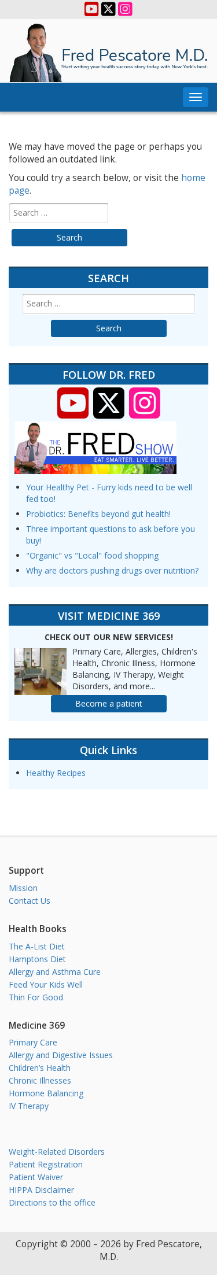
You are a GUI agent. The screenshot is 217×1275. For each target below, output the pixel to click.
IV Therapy (29, 1105)
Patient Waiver (36, 1176)
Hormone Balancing (46, 1093)
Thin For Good (36, 997)
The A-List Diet (37, 946)
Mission (23, 887)
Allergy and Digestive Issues (61, 1054)
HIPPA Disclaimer (41, 1189)
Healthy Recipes (56, 772)
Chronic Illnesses (40, 1080)
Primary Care (33, 1042)
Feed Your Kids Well (46, 984)
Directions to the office (52, 1202)
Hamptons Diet (37, 959)
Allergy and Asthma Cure (55, 971)
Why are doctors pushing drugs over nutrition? (112, 570)
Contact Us (29, 900)
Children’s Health (40, 1067)
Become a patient (108, 703)
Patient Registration (46, 1164)
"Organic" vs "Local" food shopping (92, 555)
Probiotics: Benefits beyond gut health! (98, 513)
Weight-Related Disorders (57, 1151)
